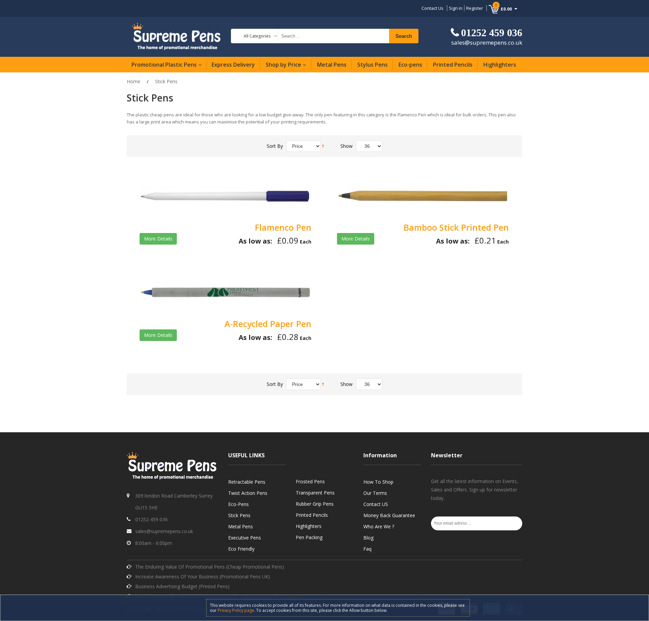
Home (133, 81)
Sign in (455, 8)
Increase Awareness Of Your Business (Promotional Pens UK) (202, 576)
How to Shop (378, 482)
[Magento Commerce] (176, 36)
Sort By (275, 146)
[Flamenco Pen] (225, 196)
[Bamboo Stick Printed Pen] (422, 196)
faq (367, 549)
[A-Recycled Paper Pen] (225, 292)
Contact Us (432, 8)
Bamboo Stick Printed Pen (456, 227)
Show (346, 146)
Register (474, 8)
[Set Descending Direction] (323, 145)
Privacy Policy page (236, 610)
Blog (368, 537)
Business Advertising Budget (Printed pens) (182, 586)
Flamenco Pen (283, 227)
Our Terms (375, 493)
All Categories (257, 36)
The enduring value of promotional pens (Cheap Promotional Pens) (209, 567)
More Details (158, 238)
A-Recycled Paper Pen (267, 323)
